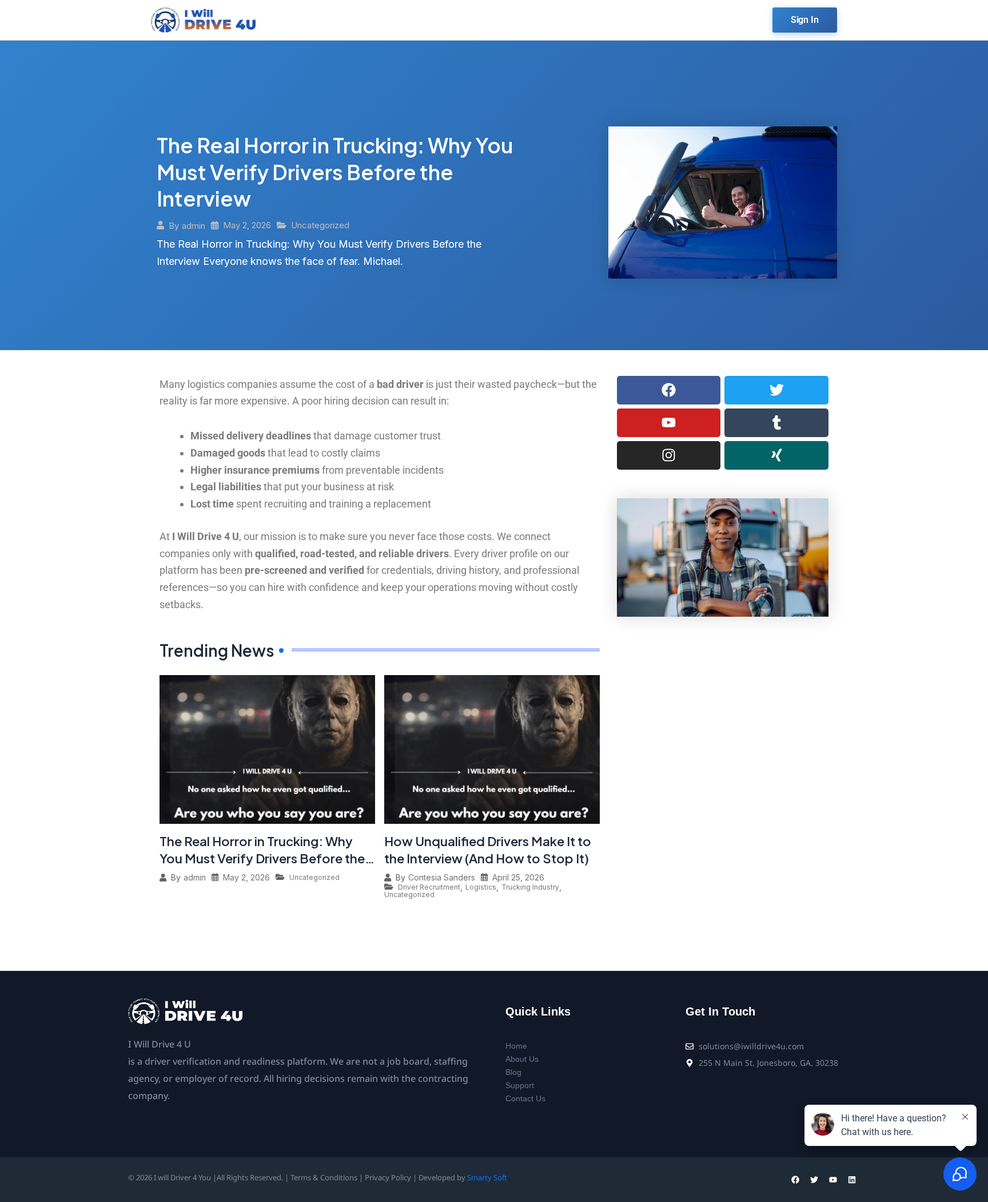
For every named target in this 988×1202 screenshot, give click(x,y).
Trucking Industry (530, 887)
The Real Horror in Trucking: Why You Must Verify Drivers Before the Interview (335, 172)
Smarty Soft (487, 1177)
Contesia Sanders (441, 878)
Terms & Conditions (323, 1177)
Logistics (480, 887)
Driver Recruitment (429, 887)
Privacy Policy (388, 1177)
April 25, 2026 (518, 878)
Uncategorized (320, 225)
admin (193, 225)
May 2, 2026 (247, 225)
